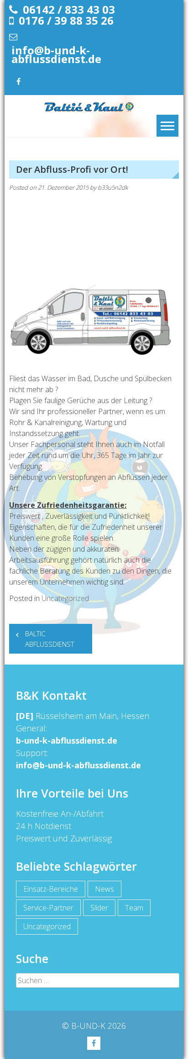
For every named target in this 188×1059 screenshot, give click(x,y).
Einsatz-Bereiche (50, 889)
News (104, 889)
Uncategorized (65, 598)
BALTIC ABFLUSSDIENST (49, 639)
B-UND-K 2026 (98, 1025)
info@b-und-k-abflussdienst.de (56, 54)
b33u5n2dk (113, 187)
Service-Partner (48, 908)
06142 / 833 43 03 (69, 9)
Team (134, 908)
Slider (99, 908)
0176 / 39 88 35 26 (66, 20)
